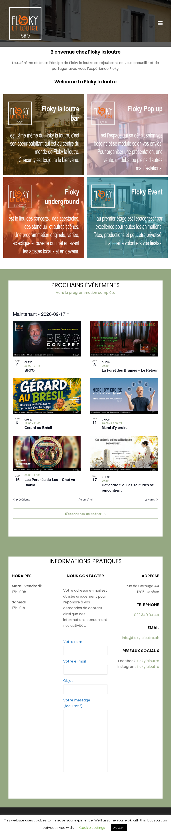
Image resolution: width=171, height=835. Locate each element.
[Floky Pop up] (127, 171)
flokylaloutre (148, 660)
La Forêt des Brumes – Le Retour (130, 370)
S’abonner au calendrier (83, 513)
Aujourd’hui (86, 499)
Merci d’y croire (115, 427)
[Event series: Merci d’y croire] (120, 423)
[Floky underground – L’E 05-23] (43, 255)
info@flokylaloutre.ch (140, 637)
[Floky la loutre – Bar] (43, 171)
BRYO (29, 370)
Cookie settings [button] (92, 827)
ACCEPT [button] (119, 828)
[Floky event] (127, 255)
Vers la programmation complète (85, 292)
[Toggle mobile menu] (160, 23)
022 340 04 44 (146, 614)
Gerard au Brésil (38, 427)
